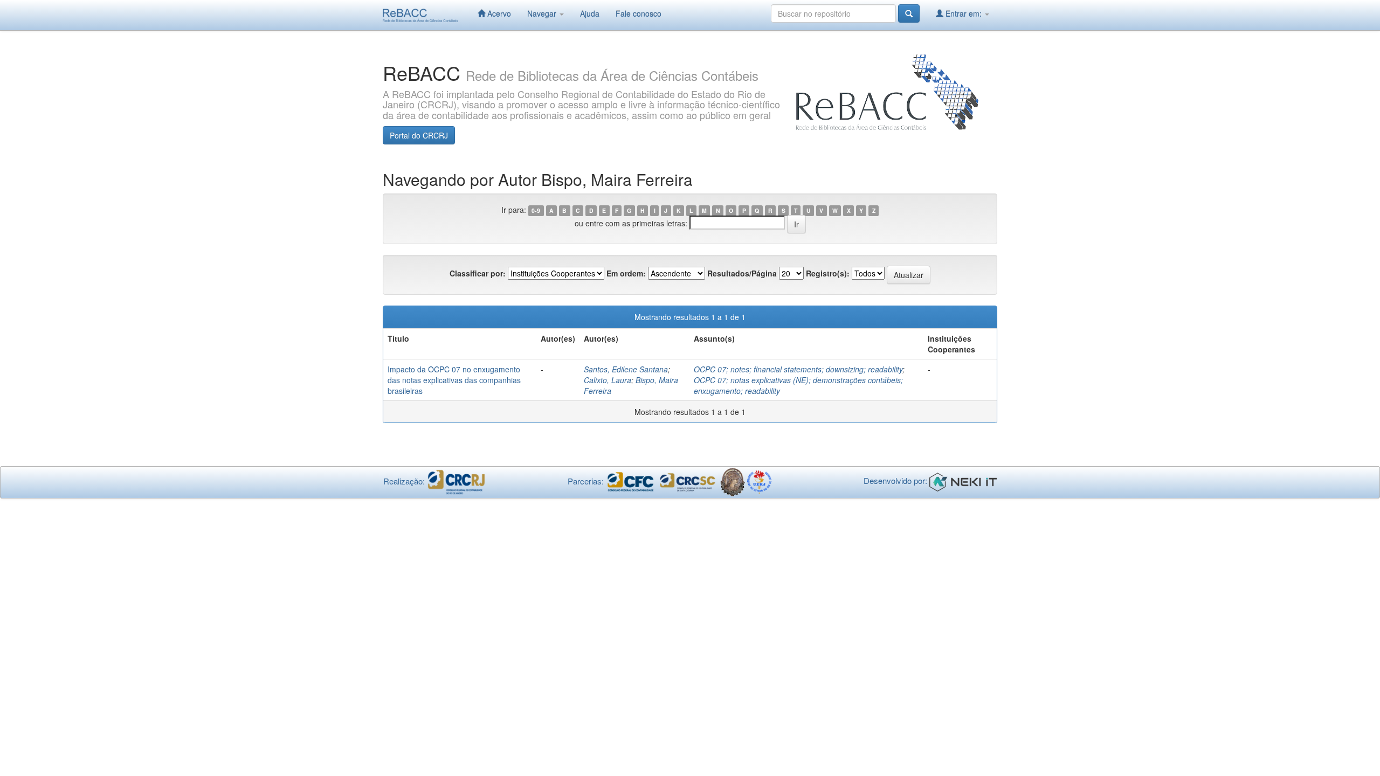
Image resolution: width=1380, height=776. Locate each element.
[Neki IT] (963, 481)
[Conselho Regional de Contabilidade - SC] (688, 481)
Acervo (498, 13)
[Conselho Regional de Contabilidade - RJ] (456, 481)
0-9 (536, 210)
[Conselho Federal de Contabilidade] (630, 481)
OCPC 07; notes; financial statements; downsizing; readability (798, 369)
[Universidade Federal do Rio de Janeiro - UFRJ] (732, 481)
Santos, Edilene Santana (626, 369)
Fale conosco (638, 13)
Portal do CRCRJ (419, 135)
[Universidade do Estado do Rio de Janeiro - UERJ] (759, 481)
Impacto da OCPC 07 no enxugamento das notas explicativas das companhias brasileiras (454, 380)
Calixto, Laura (607, 380)
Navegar (542, 13)
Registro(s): (828, 273)
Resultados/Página (742, 273)
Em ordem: (626, 273)
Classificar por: (478, 273)
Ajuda (589, 13)
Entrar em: (963, 13)
